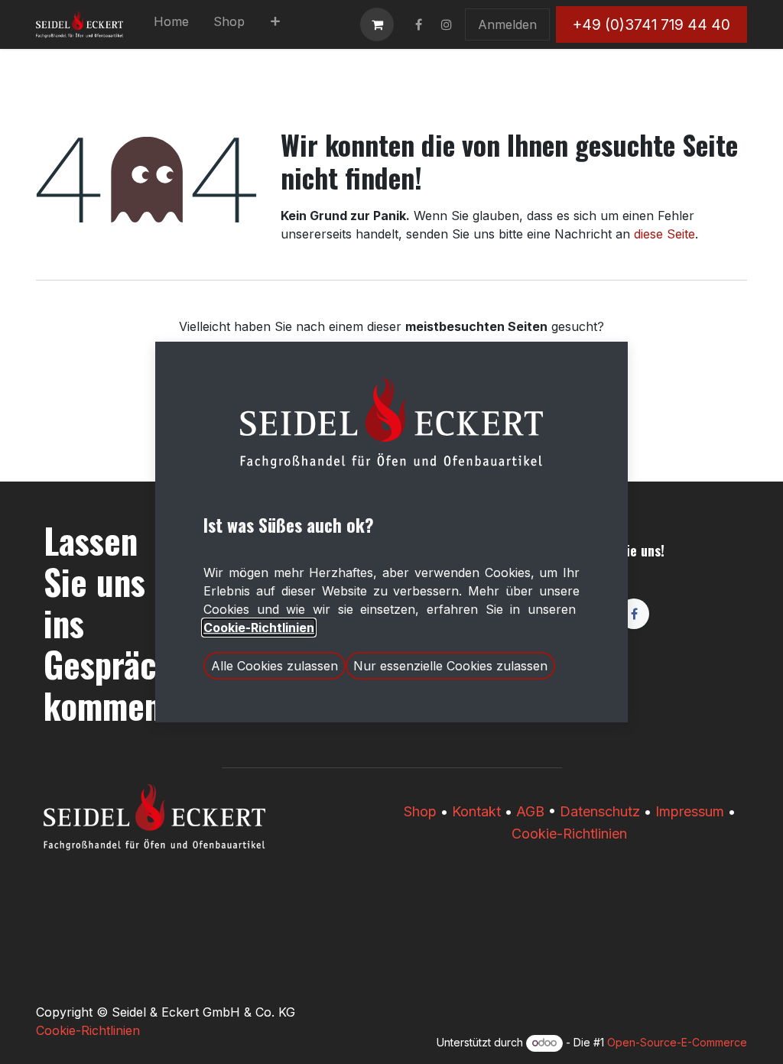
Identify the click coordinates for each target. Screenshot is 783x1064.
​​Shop (420, 811)
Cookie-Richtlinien (569, 834)
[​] (418, 24)
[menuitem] (171, 24)
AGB (530, 811)
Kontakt (476, 811)
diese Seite (664, 234)
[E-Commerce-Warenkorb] (377, 24)
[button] (274, 666)
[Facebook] (634, 613)
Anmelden (507, 24)
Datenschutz (600, 811)
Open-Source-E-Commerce (677, 1042)
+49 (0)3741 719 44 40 (651, 24)
